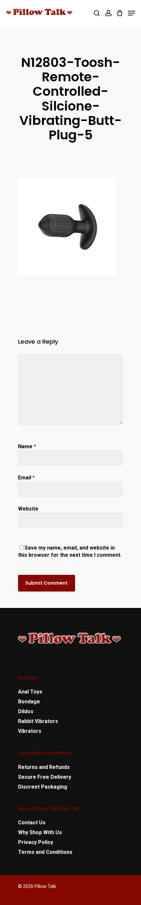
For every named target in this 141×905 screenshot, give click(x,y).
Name (27, 446)
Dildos (25, 711)
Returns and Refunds (44, 767)
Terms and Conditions (45, 852)
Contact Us (32, 822)
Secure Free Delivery (44, 777)
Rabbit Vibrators (38, 721)
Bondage (29, 701)
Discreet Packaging (42, 787)
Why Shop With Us (40, 832)
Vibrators (29, 731)
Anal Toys (30, 692)
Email (26, 477)
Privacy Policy (35, 842)
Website (28, 509)
